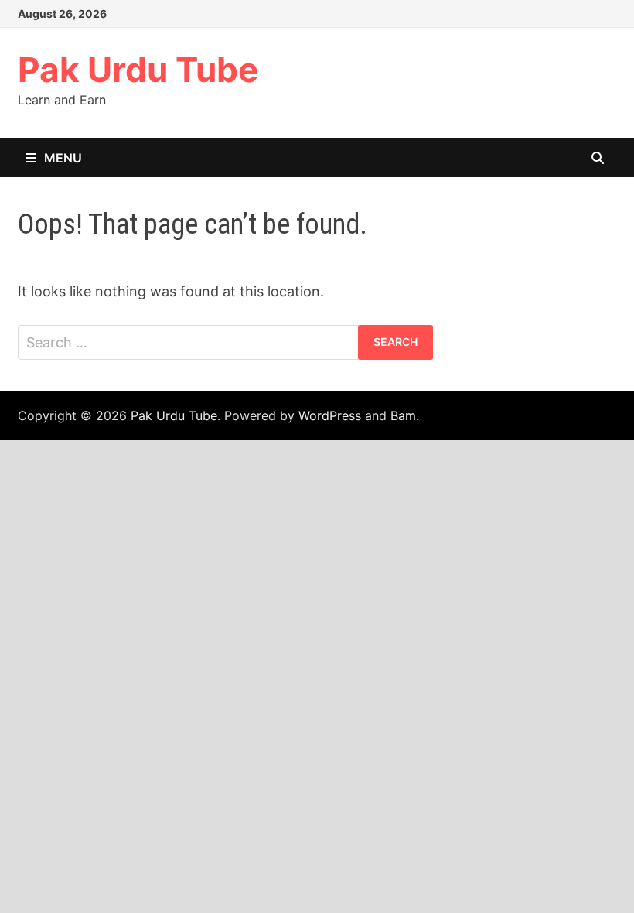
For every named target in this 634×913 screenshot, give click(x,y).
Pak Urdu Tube (138, 70)
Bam (403, 415)
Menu (63, 158)
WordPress (329, 415)
